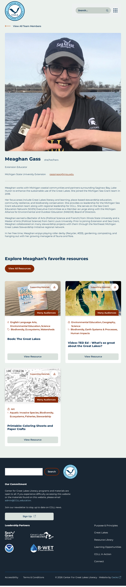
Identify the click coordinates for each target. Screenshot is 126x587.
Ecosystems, (32, 329)
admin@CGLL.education (18, 500)
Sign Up (27, 516)
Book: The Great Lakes (23, 339)
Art (13, 409)
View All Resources (19, 268)
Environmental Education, (25, 326)
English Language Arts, (23, 322)
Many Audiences (46, 312)
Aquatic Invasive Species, (24, 412)
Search (52, 471)
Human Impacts (80, 333)
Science (45, 326)
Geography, (109, 322)
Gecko (115, 577)
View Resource (32, 356)
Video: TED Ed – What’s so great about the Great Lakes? (91, 344)
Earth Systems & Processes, (101, 329)
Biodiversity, (18, 329)
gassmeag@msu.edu (61, 174)
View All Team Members (27, 26)
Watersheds (48, 329)
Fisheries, (30, 416)
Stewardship (43, 416)
